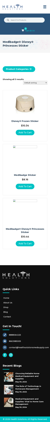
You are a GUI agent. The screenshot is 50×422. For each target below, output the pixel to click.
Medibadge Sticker (25, 175)
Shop (5, 307)
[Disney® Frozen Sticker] (25, 103)
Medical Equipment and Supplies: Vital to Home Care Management (29, 401)
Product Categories (17, 69)
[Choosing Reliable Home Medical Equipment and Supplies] (8, 377)
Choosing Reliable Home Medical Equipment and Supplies (27, 376)
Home (6, 298)
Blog (5, 312)
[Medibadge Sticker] (25, 157)
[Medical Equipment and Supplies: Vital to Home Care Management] (8, 402)
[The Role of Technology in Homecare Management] (8, 389)
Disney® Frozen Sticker (25, 121)
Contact (7, 316)
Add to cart (25, 132)
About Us (7, 302)
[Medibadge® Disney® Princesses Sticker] (25, 211)
